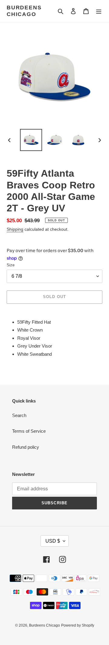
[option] (31, 139)
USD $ (52, 541)
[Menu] (98, 11)
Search (19, 415)
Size (11, 265)
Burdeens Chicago (24, 11)
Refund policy (25, 447)
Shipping (15, 229)
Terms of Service (29, 431)
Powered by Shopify (77, 625)
